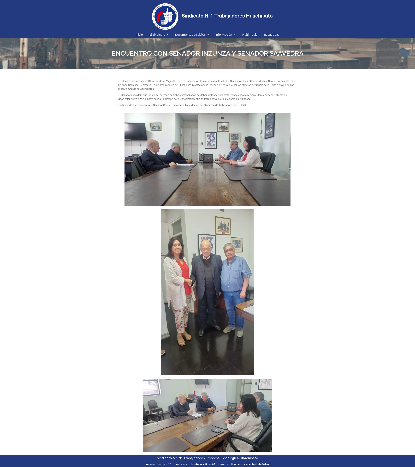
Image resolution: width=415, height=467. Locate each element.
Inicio (139, 34)
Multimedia (249, 34)
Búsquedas (271, 34)
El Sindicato (157, 34)
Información (223, 34)
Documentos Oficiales (190, 34)
